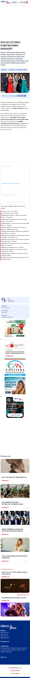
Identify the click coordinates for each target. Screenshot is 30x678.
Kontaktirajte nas (5, 641)
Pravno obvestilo (15, 670)
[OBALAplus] (9, 2)
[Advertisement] (15, 23)
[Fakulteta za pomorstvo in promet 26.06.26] (15, 348)
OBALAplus (11, 301)
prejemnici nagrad (22, 69)
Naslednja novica (23, 595)
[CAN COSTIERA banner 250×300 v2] (15, 367)
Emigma (17, 673)
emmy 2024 (4, 69)
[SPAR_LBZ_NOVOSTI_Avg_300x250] (15, 328)
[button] (22, 2)
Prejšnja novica (7, 569)
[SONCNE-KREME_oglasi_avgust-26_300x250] (15, 385)
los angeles (11, 69)
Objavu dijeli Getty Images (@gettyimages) (15, 202)
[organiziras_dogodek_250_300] (15, 407)
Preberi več (4, 657)
